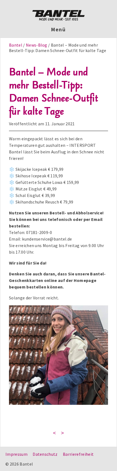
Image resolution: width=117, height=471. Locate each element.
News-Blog (36, 45)
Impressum (16, 454)
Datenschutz (45, 454)
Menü (58, 29)
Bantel (16, 45)
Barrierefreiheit (78, 454)
